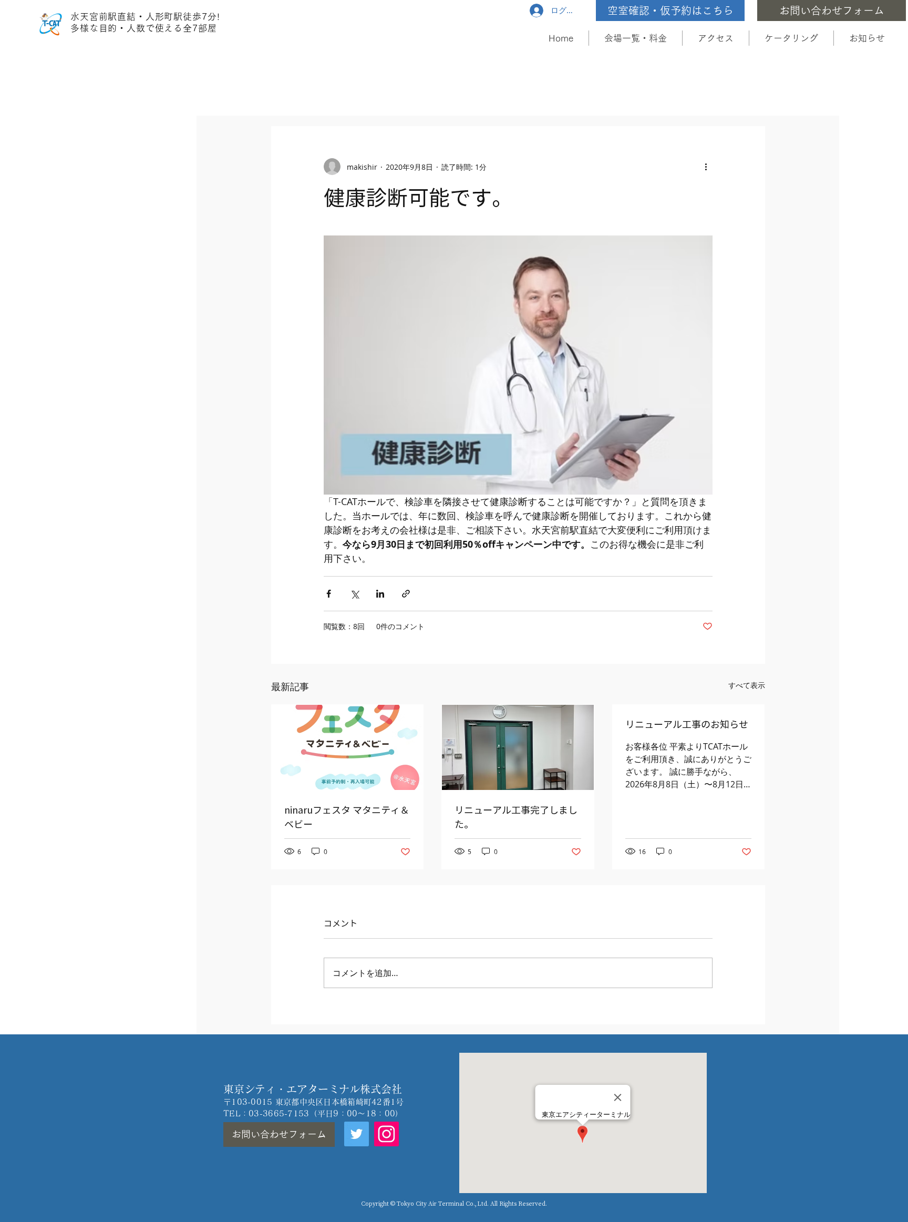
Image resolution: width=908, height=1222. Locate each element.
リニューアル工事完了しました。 (516, 817)
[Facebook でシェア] (329, 594)
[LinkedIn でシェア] (380, 594)
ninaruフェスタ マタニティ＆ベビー (346, 817)
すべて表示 (746, 685)
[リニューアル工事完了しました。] (518, 747)
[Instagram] (386, 1134)
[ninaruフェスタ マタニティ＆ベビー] (348, 747)
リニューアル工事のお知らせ (686, 724)
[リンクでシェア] (406, 594)
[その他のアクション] (706, 166)
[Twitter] (356, 1134)
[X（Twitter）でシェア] (354, 594)
